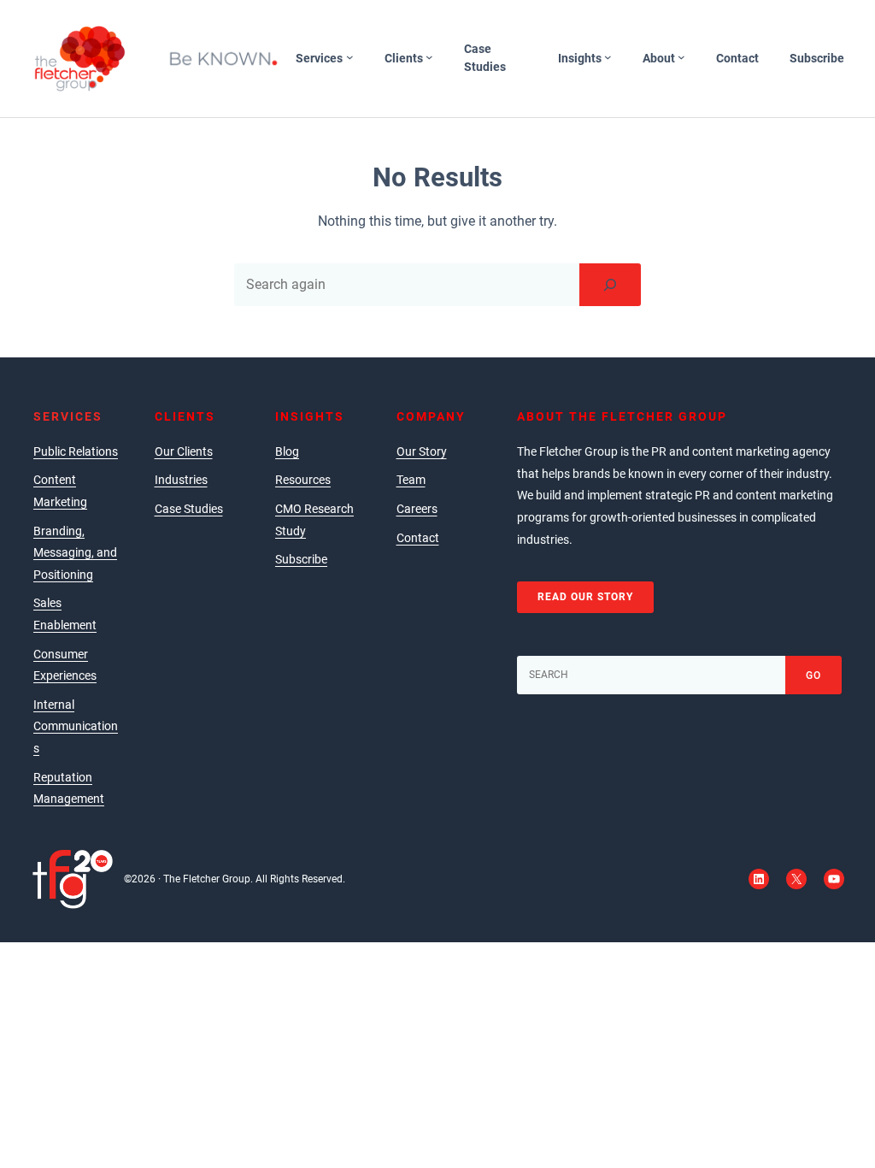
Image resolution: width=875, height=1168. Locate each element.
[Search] (610, 284)
